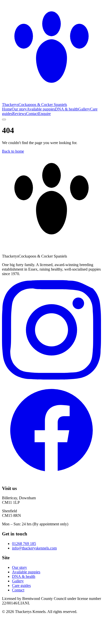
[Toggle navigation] (4, 119)
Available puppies (41, 109)
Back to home (13, 151)
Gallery (84, 109)
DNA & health (66, 109)
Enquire (44, 113)
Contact (32, 113)
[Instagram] (51, 378)
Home (7, 109)
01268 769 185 (24, 543)
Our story (19, 109)
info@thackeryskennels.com (34, 548)
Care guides (21, 585)
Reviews (19, 113)
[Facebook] (51, 478)
